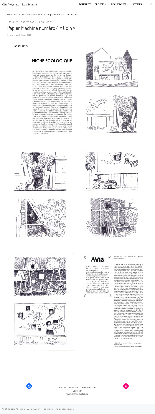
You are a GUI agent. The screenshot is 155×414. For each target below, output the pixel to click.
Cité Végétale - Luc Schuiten (25, 408)
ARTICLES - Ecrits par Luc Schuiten (30, 14)
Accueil (10, 14)
